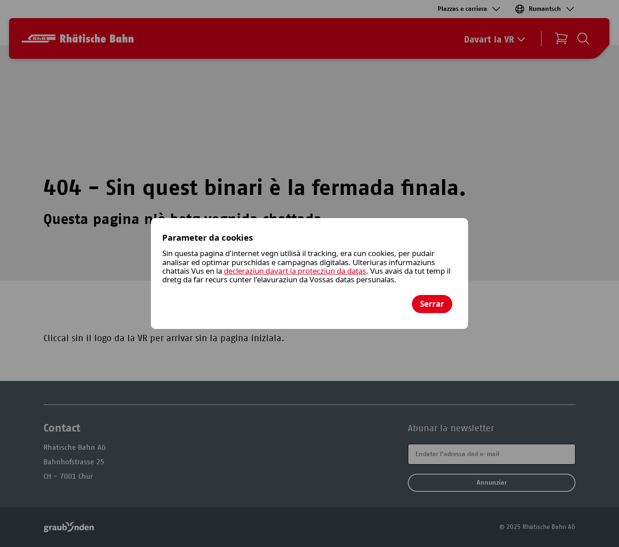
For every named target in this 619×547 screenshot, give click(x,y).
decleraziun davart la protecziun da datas (295, 271)
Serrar (432, 304)
